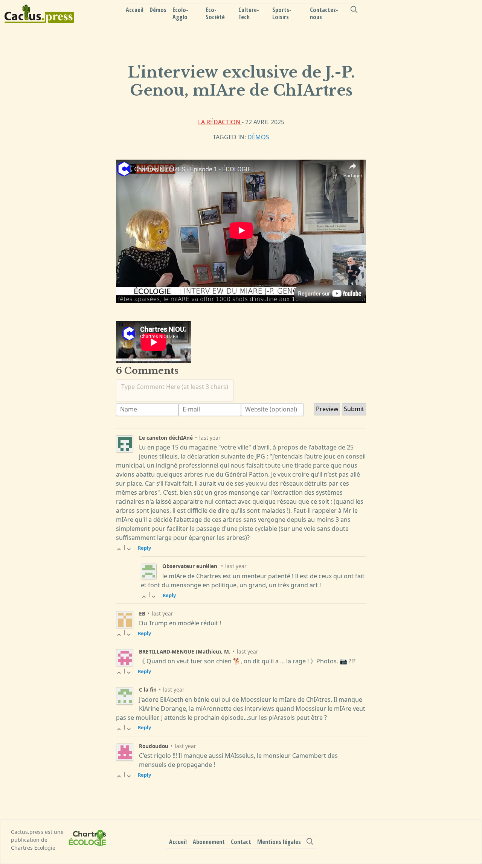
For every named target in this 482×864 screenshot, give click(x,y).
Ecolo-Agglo (180, 13)
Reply (144, 547)
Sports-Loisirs (281, 13)
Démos (157, 10)
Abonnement (209, 842)
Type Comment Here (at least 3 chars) (174, 386)
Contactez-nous (324, 13)
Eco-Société (215, 13)
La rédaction (220, 122)
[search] (353, 9)
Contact (241, 842)
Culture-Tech (248, 13)
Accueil (134, 10)
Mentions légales (279, 842)
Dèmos (258, 137)
